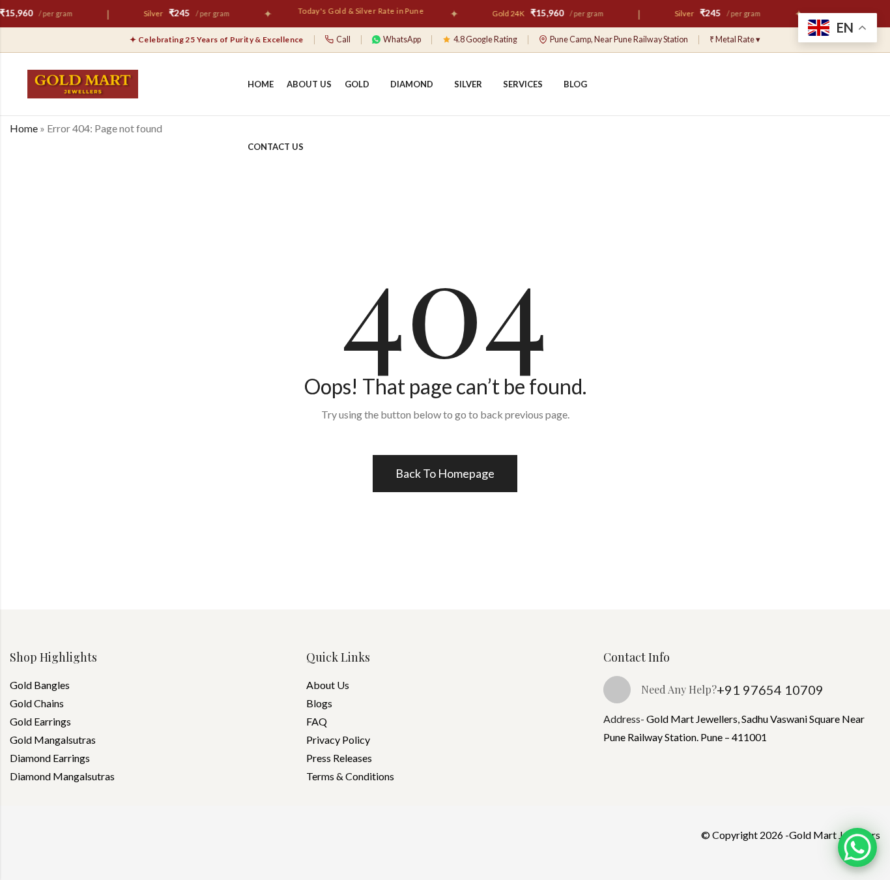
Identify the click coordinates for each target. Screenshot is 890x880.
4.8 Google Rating (485, 39)
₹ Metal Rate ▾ (735, 39)
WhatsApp (402, 39)
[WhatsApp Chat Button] (857, 847)
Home (24, 128)
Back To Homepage (445, 473)
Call (343, 39)
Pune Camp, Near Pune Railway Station (619, 39)
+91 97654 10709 (770, 689)
